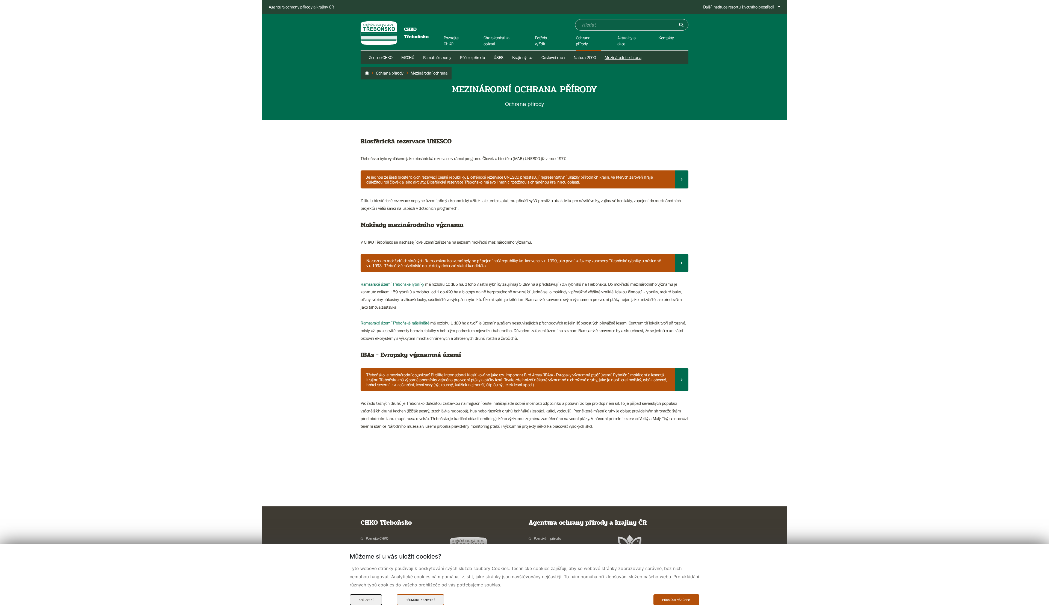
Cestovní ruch (553, 57)
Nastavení (365, 600)
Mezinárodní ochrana (623, 57)
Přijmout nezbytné (420, 600)
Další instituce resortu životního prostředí (738, 6)
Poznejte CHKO (377, 538)
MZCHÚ (407, 57)
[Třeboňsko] (367, 73)
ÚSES (498, 57)
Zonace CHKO (381, 57)
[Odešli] (681, 24)
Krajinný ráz (522, 57)
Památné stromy (437, 57)
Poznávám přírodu (547, 538)
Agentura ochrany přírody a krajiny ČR (301, 6)
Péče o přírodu (472, 57)
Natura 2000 (585, 57)
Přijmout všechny (676, 600)
